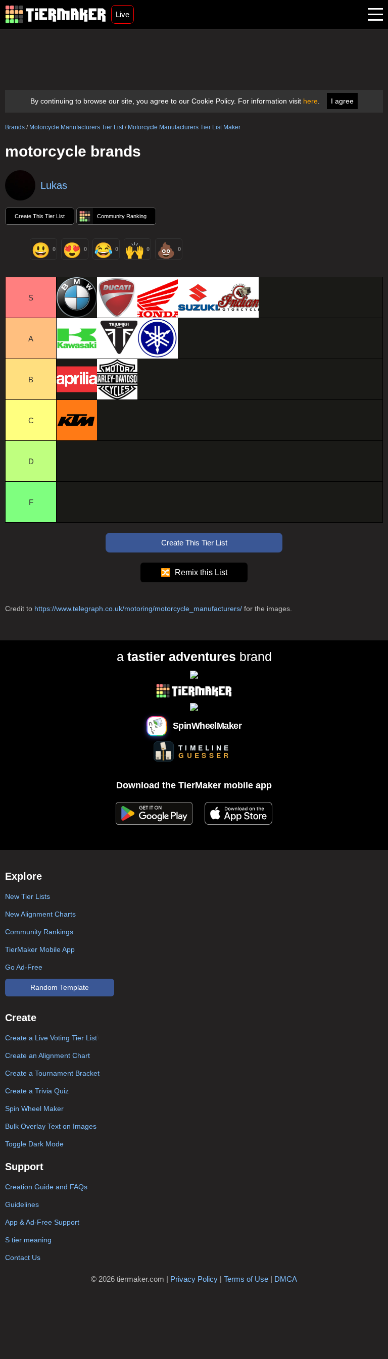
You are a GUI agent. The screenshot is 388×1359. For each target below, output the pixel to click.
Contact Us (22, 1257)
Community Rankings (39, 932)
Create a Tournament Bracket (52, 1073)
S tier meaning (28, 1240)
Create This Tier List (40, 216)
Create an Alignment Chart (47, 1055)
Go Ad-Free (23, 967)
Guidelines (22, 1204)
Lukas (53, 185)
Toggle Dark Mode (34, 1144)
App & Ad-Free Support (42, 1222)
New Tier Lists (27, 896)
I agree (342, 101)
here (310, 101)
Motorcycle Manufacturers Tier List (76, 127)
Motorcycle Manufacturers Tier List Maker (184, 127)
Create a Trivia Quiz (37, 1091)
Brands (15, 127)
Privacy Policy (194, 1279)
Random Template (59, 987)
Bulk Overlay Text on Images (50, 1126)
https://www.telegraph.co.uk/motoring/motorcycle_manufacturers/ (138, 609)
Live (122, 14)
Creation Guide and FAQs (46, 1187)
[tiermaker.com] (55, 14)
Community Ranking (122, 216)
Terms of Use (246, 1279)
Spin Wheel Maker (34, 1108)
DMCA (285, 1279)
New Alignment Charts (40, 914)
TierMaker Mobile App (40, 949)
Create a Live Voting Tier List (51, 1038)
